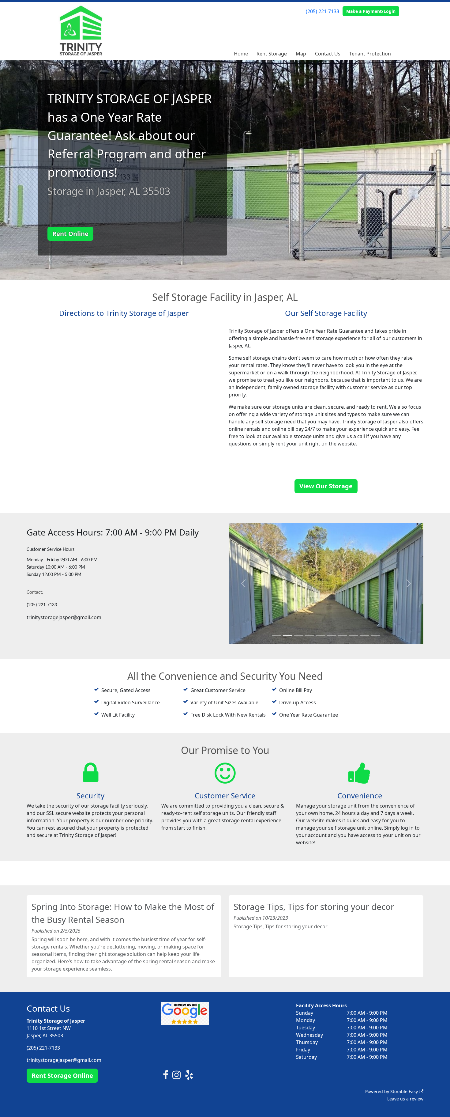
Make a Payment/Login (371, 11)
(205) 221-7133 (322, 11)
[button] (243, 586)
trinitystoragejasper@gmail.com (64, 1064)
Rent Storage (272, 53)
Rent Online (70, 233)
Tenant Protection (370, 53)
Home (241, 53)
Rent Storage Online (62, 1080)
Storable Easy (404, 1096)
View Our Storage (326, 486)
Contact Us (327, 53)
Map (301, 53)
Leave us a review (405, 1103)
